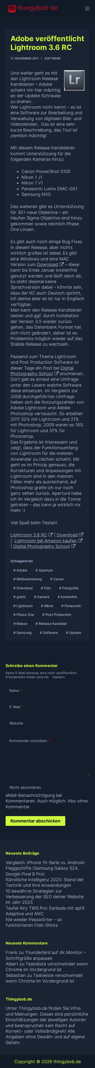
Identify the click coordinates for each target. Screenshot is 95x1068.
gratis (19, 597)
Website (16, 723)
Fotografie (68, 588)
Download (47, 264)
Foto (46, 588)
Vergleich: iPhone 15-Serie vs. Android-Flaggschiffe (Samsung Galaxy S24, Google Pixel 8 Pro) (46, 868)
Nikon (47, 606)
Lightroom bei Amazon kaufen (45, 540)
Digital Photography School (41, 546)
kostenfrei (67, 597)
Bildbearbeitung (27, 579)
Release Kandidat (51, 623)
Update (73, 632)
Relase (20, 623)
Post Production (56, 614)
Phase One (23, 614)
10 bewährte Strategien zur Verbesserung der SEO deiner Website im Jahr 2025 (45, 896)
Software (52, 58)
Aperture (44, 570)
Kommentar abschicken (35, 820)
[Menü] (87, 8)
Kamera (41, 597)
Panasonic (71, 606)
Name (15, 690)
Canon (57, 579)
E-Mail (16, 707)
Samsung (22, 632)
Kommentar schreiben (29, 740)
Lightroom (23, 606)
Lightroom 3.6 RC (28, 534)
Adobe (20, 570)
